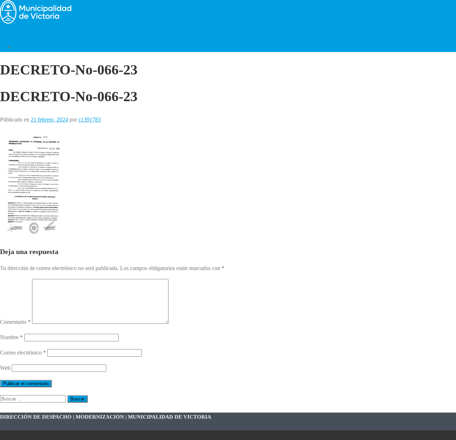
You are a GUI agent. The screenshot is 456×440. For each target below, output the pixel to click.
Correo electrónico (23, 353)
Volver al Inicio (31, 47)
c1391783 (89, 120)
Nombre (11, 337)
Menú (6, 32)
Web (5, 368)
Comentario (15, 322)
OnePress (106, 435)
